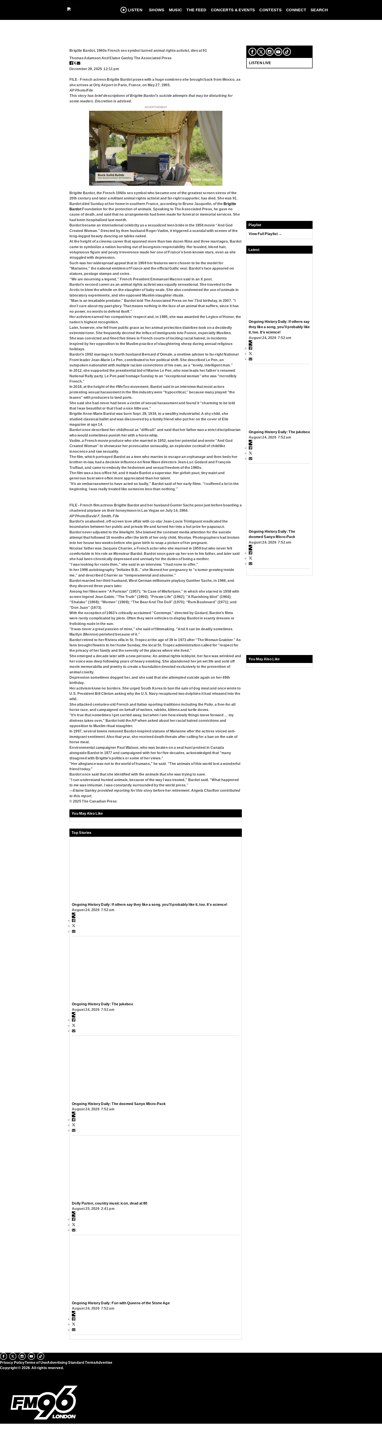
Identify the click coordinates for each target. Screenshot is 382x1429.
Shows (156, 10)
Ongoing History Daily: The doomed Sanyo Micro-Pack (119, 1104)
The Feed (196, 10)
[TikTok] (287, 52)
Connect (296, 10)
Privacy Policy (12, 1362)
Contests (270, 10)
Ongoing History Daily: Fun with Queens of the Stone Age (121, 1303)
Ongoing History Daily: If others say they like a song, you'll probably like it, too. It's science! (149, 904)
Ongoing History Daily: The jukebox (102, 1004)
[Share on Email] (78, 63)
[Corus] (2, 1372)
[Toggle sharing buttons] (73, 915)
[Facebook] (252, 52)
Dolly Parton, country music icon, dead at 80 (109, 1203)
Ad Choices (10, 1379)
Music (175, 10)
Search (319, 10)
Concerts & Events (233, 10)
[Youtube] (278, 52)
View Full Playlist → (265, 234)
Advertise (104, 1362)
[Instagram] (270, 52)
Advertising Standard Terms (71, 1362)
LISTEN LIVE (260, 63)
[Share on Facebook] (71, 63)
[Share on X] (74, 63)
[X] (261, 52)
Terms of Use (36, 1362)
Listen (135, 10)
